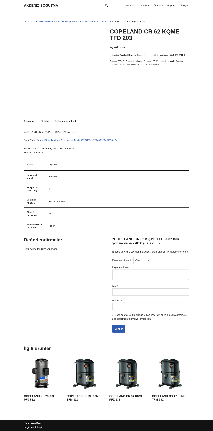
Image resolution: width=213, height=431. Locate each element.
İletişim (185, 5)
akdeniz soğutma (135, 61)
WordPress (37, 423)
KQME (122, 64)
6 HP (125, 61)
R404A (134, 64)
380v (120, 61)
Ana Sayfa (130, 5)
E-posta (117, 300)
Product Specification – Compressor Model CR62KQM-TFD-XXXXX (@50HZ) (77, 140)
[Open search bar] (106, 5)
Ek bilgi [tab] (44, 121)
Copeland (147, 61)
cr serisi (162, 61)
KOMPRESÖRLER (44, 21)
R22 (128, 64)
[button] (162, 5)
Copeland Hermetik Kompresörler (95, 21)
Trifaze (156, 64)
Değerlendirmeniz (122, 267)
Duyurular (172, 5)
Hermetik (170, 61)
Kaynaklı (179, 61)
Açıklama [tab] (29, 121)
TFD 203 (148, 64)
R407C (140, 64)
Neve (26, 423)
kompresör (114, 64)
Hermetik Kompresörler (66, 21)
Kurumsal (144, 5)
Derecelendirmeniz (122, 260)
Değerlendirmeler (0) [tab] (66, 121)
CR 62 (155, 61)
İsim (115, 286)
